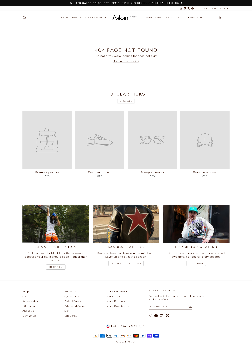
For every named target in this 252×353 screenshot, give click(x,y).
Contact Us (195, 17)
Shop (64, 17)
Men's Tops (114, 296)
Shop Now (196, 263)
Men (75, 17)
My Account (71, 296)
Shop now (55, 267)
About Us (173, 17)
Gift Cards (154, 17)
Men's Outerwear (117, 291)
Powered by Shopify (126, 342)
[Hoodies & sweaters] (196, 224)
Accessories (94, 17)
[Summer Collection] (55, 224)
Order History (72, 301)
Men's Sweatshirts (118, 306)
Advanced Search (75, 306)
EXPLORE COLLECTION (126, 263)
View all (126, 101)
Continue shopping (126, 61)
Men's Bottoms (116, 301)
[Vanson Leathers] (126, 224)
